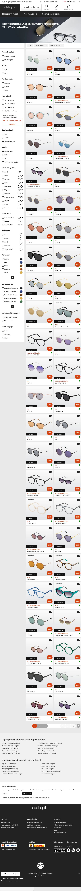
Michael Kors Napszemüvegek (48, 746)
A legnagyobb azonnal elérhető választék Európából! (19, 2)
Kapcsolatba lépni (7, 827)
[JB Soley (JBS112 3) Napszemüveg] (39, 395)
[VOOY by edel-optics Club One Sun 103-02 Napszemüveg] (39, 648)
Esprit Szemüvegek (48, 774)
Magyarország (70, 1)
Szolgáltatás (32, 819)
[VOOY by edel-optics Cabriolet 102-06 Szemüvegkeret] (39, 592)
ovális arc (7, 238)
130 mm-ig (9, 100)
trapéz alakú (8, 249)
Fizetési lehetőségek (34, 822)
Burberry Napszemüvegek (47, 753)
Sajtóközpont (5, 822)
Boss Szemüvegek (47, 769)
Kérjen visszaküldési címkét (37, 827)
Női (5, 69)
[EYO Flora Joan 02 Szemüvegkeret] (39, 507)
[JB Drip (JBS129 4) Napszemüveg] (39, 423)
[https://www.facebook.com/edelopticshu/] (68, 850)
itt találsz (46, 798)
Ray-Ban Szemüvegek (9, 763)
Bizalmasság (5, 881)
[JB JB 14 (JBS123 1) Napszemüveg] (39, 283)
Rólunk (4, 819)
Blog (55, 830)
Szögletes (7, 245)
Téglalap (7, 190)
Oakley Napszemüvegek (10, 746)
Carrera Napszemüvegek (10, 751)
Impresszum (15, 881)
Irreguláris (7, 186)
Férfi (5, 73)
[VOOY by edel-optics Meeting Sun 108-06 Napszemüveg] (39, 171)
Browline (7, 193)
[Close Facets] (12, 45)
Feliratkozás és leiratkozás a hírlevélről (63, 826)
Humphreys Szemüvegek (10, 769)
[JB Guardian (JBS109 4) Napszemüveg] (39, 451)
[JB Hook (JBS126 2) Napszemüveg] (39, 367)
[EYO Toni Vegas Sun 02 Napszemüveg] (39, 564)
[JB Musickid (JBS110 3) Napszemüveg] (39, 59)
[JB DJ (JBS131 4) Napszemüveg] (39, 311)
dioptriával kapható (10, 317)
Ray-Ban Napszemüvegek (11, 743)
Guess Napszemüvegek (46, 748)
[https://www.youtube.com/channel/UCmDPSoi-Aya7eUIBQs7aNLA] (78, 850)
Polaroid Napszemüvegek (11, 753)
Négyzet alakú (9, 197)
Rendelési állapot (60, 832)
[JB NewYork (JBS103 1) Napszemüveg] (39, 255)
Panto (6, 183)
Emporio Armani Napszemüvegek (50, 743)
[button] (10, 7)
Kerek (6, 172)
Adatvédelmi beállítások (9, 825)
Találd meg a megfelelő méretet (12, 122)
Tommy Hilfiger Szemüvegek (51, 771)
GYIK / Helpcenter (60, 822)
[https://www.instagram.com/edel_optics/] (73, 850)
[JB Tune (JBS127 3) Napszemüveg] (39, 227)
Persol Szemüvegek (48, 763)
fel (78, 873)
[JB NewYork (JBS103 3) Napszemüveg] (39, 676)
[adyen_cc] (2, 845)
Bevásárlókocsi (68, 9)
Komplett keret (9, 218)
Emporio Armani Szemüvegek (12, 774)
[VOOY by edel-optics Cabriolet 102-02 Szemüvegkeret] (39, 479)
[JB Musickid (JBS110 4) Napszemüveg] (39, 143)
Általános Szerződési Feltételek (12, 878)
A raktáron (8, 138)
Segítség (57, 819)
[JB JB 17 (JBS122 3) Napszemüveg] (39, 620)
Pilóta (6, 175)
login (56, 9)
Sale (5, 134)
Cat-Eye (6, 179)
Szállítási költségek (34, 825)
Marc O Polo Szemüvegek (11, 771)
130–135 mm (10, 104)
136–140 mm (10, 107)
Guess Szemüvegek (48, 766)
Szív (5, 235)
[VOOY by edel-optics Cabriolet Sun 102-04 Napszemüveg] (39, 704)
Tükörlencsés (8, 321)
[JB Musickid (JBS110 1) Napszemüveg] (39, 199)
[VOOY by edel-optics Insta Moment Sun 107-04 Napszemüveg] (39, 535)
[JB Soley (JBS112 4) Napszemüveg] (39, 87)
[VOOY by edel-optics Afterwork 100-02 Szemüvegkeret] (39, 339)
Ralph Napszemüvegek (46, 751)
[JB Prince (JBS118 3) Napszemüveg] (39, 115)
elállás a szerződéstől (11, 874)
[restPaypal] (13, 845)
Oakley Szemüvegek (9, 766)
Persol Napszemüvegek (10, 748)
